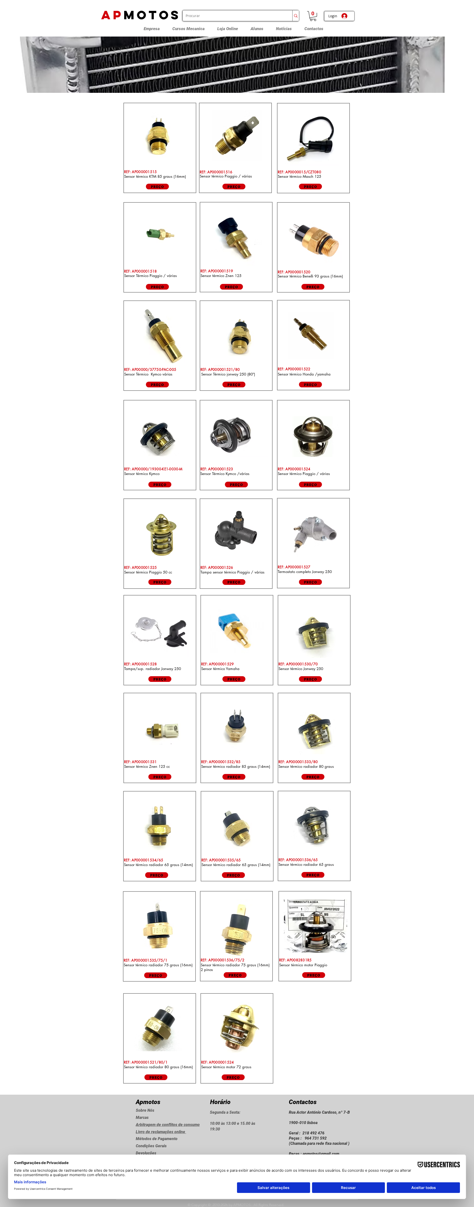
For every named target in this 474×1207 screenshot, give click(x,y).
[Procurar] (295, 15)
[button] (313, 16)
